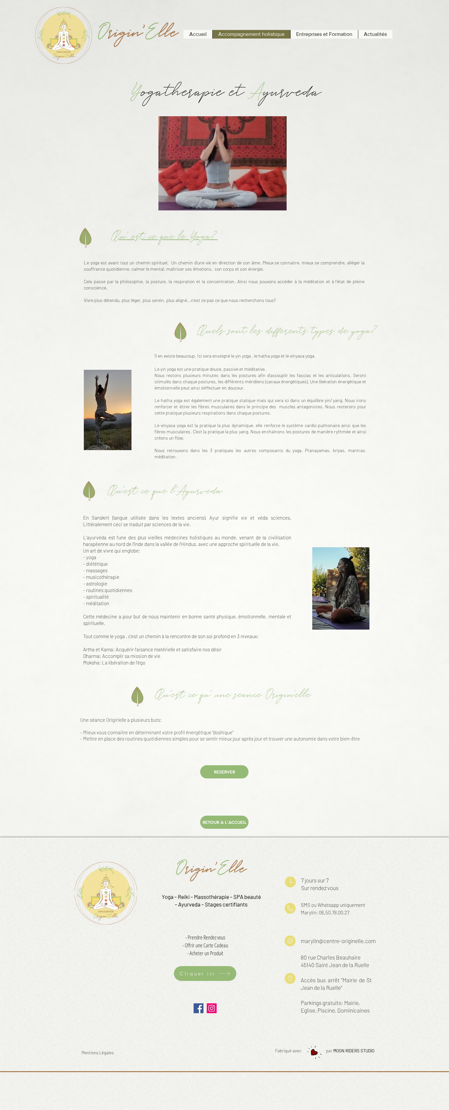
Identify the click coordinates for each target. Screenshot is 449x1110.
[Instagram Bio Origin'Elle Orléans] (212, 1008)
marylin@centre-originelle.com (338, 940)
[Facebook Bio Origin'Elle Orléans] (198, 1008)
